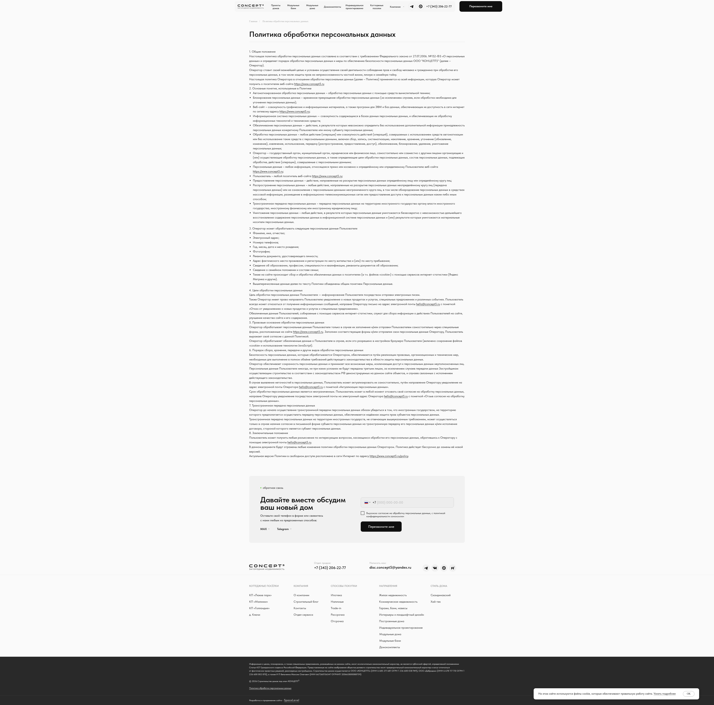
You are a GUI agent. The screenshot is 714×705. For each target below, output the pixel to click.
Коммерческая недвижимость (398, 601)
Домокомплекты (389, 647)
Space (288, 700)
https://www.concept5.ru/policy (389, 456)
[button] (480, 6)
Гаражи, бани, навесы (393, 608)
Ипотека (336, 595)
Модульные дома (390, 634)
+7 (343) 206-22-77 (439, 6)
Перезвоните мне (381, 527)
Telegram (283, 529)
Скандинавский (441, 595)
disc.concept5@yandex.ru (390, 567)
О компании (301, 595)
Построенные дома (391, 621)
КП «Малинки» (258, 601)
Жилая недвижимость (393, 595)
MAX (263, 529)
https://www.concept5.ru (309, 84)
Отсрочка (337, 621)
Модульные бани (390, 640)
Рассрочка (338, 614)
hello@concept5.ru (428, 304)
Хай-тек (436, 601)
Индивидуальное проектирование (401, 627)
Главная (253, 21)
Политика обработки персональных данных (270, 688)
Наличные (337, 601)
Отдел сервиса (303, 614)
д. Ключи (254, 614)
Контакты (300, 608)
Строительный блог (306, 601)
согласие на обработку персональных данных (404, 513)
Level (295, 700)
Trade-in (336, 608)
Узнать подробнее (665, 693)
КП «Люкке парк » (260, 595)
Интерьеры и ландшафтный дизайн (401, 614)
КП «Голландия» (259, 608)
